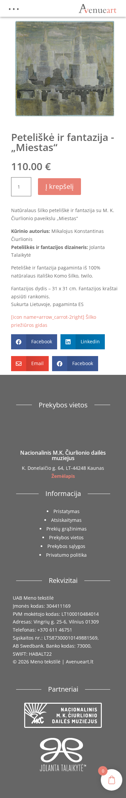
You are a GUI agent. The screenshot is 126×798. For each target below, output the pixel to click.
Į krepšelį (59, 186)
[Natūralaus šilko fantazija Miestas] (64, 120)
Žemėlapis (63, 476)
